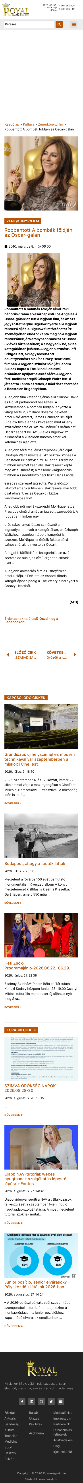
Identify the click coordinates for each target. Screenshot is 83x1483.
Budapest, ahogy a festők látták (34, 863)
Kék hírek (35, 1424)
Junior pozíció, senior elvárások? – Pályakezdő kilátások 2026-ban (37, 1284)
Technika (10, 1436)
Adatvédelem (63, 1440)
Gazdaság (11, 1424)
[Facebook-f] (22, 1401)
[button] (73, 24)
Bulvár (9, 1459)
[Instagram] (41, 1401)
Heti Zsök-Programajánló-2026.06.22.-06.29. (37, 965)
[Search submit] (59, 24)
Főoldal (9, 1412)
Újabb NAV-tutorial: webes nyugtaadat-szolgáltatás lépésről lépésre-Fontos (35, 1179)
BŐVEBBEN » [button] (12, 803)
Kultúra (28, 124)
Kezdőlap (12, 124)
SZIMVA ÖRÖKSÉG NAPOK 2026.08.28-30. (30, 1088)
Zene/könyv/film (50, 124)
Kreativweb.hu (48, 1479)
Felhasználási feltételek (62, 1432)
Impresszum (62, 1418)
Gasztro (10, 1453)
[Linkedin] (31, 1401)
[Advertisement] (41, 78)
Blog (56, 1446)
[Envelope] (61, 1401)
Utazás (34, 1418)
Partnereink (61, 1424)
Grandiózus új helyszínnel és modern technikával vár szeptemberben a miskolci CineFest (39, 759)
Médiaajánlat (62, 1412)
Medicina (10, 1441)
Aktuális (10, 1418)
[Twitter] (51, 1401)
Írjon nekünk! (62, 1451)
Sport (8, 1447)
